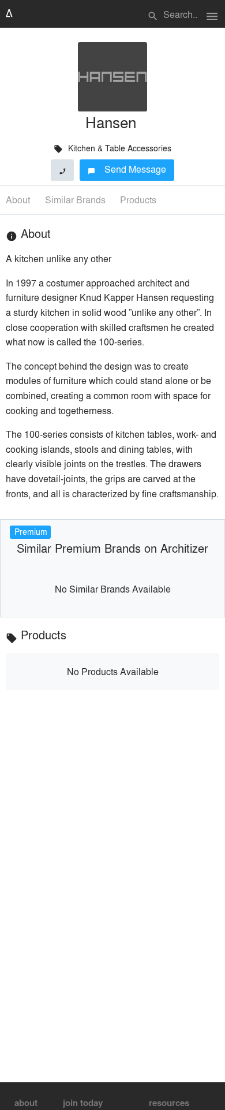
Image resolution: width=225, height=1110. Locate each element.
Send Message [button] (127, 169)
